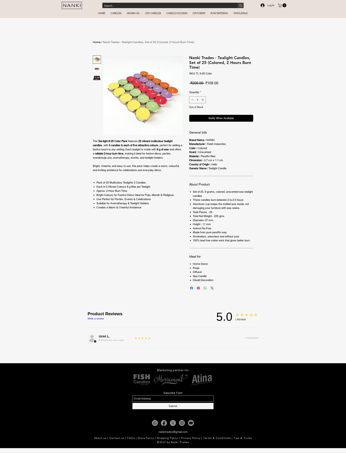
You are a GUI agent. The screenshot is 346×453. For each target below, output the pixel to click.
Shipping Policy (167, 438)
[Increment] (203, 99)
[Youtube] (191, 423)
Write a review (96, 318)
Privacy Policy (191, 438)
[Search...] (241, 5)
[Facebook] (164, 423)
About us (100, 438)
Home (97, 42)
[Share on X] (212, 288)
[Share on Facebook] (191, 288)
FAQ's (131, 438)
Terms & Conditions (217, 438)
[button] (282, 5)
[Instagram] (182, 423)
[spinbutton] (198, 99)
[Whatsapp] (155, 423)
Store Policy (146, 438)
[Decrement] (192, 99)
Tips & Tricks (243, 438)
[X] (173, 423)
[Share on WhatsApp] (205, 288)
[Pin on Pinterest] (198, 288)
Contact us (117, 438)
